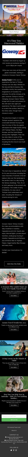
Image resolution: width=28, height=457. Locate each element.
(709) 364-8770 (15, 438)
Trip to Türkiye (14, 32)
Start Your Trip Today (14, 264)
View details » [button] (14, 295)
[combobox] (14, 416)
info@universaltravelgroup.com (15, 437)
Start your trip (14, 419)
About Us (14, 430)
